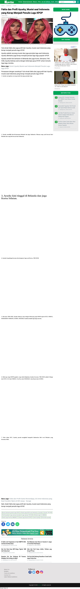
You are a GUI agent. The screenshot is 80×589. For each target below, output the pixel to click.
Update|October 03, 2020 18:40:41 (35, 552)
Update (14, 5)
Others (57, 1)
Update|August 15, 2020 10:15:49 (10, 545)
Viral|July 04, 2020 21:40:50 (9, 552)
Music (35, 1)
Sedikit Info (8, 5)
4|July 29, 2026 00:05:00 (65, 127)
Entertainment (27, 1)
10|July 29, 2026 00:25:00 (65, 118)
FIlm (39, 1)
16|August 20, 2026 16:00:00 (66, 109)
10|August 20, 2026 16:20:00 (66, 102)
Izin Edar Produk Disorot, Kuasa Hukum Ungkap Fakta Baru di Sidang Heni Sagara (66, 114)
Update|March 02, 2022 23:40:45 (10, 560)
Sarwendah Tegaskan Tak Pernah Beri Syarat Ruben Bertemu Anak (67, 106)
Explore (2, 5)
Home (20, 2)
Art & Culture (46, 1)
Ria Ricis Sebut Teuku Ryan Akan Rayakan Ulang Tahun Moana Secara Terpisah (66, 123)
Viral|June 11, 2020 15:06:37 (34, 545)
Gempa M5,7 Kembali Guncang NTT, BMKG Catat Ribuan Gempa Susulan (66, 99)
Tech (52, 1)
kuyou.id (40, 585)
